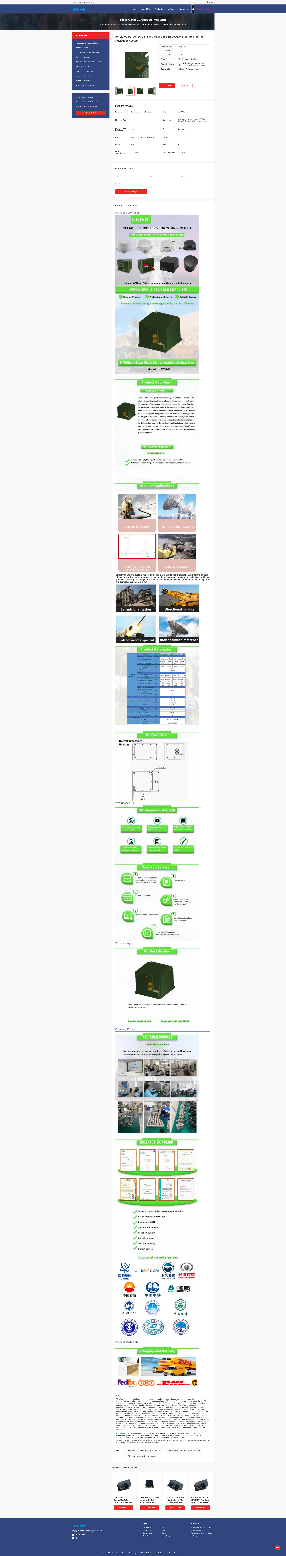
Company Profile (148, 1527)
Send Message (131, 192)
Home (101, 24)
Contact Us (146, 1536)
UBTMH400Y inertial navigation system (141, 1456)
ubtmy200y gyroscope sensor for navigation (184, 1450)
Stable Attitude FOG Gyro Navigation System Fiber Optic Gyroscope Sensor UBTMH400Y (174, 1500)
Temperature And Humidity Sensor (88, 52)
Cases (163, 1530)
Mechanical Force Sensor (85, 76)
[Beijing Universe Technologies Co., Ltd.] (79, 9)
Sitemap (164, 1533)
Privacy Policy (166, 1536)
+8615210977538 (93, 102)
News (163, 1527)
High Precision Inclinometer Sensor (88, 62)
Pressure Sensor (82, 48)
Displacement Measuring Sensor (87, 43)
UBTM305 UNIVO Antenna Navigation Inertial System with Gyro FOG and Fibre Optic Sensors (149, 1500)
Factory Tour (147, 1530)
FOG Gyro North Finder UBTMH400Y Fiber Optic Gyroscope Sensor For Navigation (200, 1500)
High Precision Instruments (85, 85)
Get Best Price (167, 86)
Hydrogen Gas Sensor (83, 81)
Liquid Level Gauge (82, 66)
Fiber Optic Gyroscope (112, 24)
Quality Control (147, 1533)
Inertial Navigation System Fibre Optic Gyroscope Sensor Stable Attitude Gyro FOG (123, 1500)
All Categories (195, 1536)
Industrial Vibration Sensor (85, 71)
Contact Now (91, 113)
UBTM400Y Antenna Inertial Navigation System (144, 1450)
